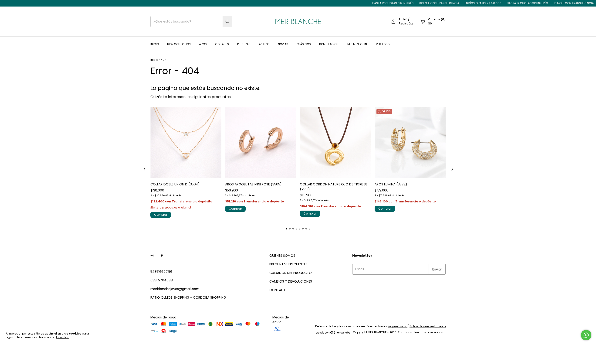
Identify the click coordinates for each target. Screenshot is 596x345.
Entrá (403, 19)
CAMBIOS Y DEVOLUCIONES (290, 281)
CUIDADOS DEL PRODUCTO (290, 272)
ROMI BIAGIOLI (328, 44)
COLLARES (222, 44)
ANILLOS (264, 44)
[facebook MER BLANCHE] (161, 255)
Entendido (62, 337)
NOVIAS (283, 44)
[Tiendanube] (333, 333)
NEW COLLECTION (179, 44)
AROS (203, 44)
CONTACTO (278, 290)
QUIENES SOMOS (282, 255)
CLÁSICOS (304, 44)
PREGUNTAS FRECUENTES (288, 264)
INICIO (154, 44)
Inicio (154, 60)
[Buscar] (227, 21)
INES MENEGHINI (357, 44)
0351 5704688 (161, 280)
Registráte (406, 23)
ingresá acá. (397, 326)
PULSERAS (244, 44)
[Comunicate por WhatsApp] (586, 335)
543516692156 (161, 271)
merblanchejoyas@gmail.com (175, 289)
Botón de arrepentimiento (428, 326)
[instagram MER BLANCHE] (152, 255)
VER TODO (382, 44)
